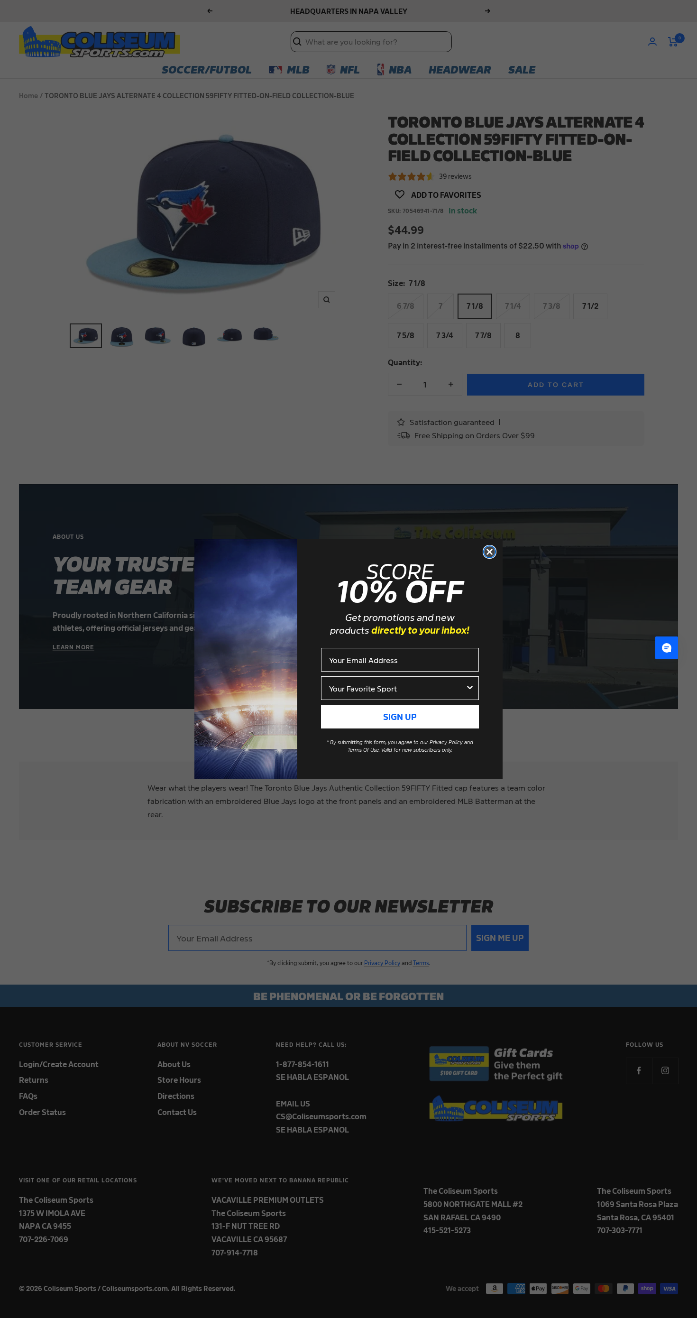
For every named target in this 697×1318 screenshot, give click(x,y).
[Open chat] (666, 647)
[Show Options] (470, 688)
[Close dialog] (489, 552)
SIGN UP (400, 716)
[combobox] (397, 688)
